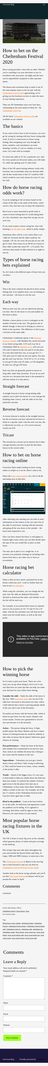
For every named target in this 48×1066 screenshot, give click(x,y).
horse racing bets (30, 932)
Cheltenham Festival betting (17, 926)
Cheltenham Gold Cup (13, 929)
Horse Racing (20, 911)
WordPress (41, 1059)
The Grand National (17, 876)
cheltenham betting (27, 923)
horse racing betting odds (16, 935)
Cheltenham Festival (14, 862)
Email (5, 1014)
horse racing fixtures (18, 938)
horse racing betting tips (32, 935)
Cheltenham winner (9, 932)
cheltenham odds (26, 929)
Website (6, 1025)
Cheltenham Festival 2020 (13, 93)
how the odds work (17, 229)
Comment (8, 976)
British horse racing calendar (12, 923)
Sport (27, 911)
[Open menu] (44, 4)
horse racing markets (19, 476)
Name (5, 1003)
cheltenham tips (38, 929)
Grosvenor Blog (8, 4)
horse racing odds (31, 938)
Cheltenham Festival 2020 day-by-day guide (21, 868)
